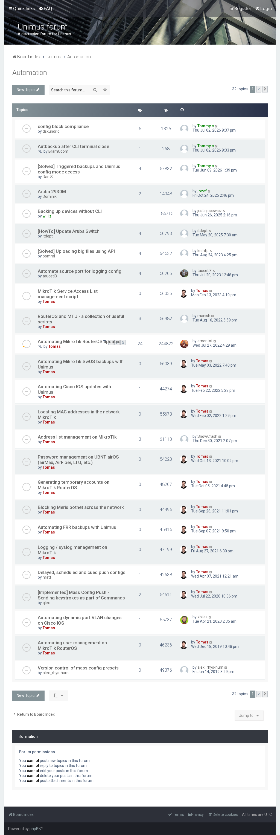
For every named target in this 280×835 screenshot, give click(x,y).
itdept (48, 236)
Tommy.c (205, 126)
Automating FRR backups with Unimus (77, 527)
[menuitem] (45, 8)
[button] (265, 89)
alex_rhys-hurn (56, 673)
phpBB (35, 829)
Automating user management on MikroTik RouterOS (72, 645)
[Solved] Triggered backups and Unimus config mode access (79, 169)
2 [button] (259, 89)
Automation (29, 73)
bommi (49, 256)
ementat (204, 341)
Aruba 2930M (52, 191)
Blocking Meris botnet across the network (81, 507)
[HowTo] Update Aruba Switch (69, 231)
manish (203, 316)
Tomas (49, 301)
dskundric (51, 131)
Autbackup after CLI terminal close (73, 146)
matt (47, 577)
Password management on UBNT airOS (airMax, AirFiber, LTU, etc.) (78, 459)
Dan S (48, 177)
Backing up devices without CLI (70, 211)
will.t (47, 216)
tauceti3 (50, 276)
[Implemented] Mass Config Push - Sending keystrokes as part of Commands (81, 595)
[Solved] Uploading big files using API (76, 251)
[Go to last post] (216, 126)
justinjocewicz (209, 210)
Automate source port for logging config (79, 271)
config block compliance (63, 126)
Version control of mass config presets (78, 668)
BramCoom (58, 151)
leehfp (203, 250)
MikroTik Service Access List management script (68, 293)
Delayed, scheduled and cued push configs (82, 572)
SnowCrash (207, 436)
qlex (46, 603)
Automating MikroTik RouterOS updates (79, 341)
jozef (202, 191)
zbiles (202, 617)
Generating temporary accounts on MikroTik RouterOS (73, 484)
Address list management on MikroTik (77, 437)
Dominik (50, 196)
